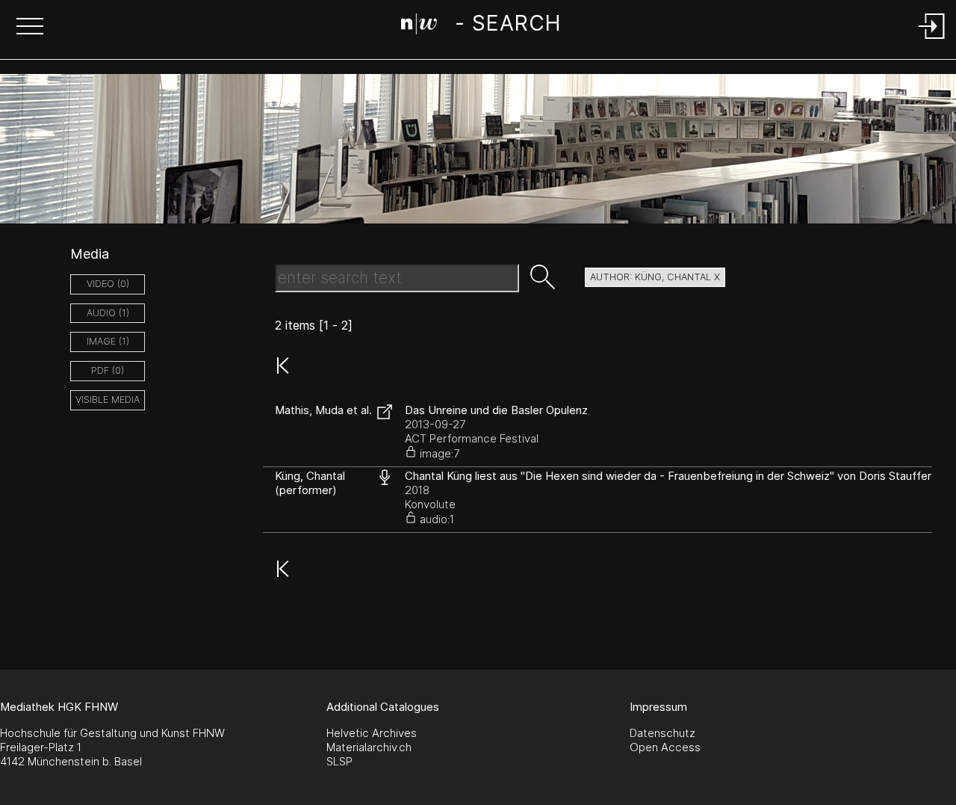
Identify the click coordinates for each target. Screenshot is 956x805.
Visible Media (107, 399)
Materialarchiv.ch (369, 747)
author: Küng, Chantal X (655, 277)
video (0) (108, 283)
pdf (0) (107, 370)
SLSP (339, 761)
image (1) (108, 341)
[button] (30, 27)
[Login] (932, 40)
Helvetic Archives (371, 733)
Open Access (665, 747)
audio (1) (108, 312)
